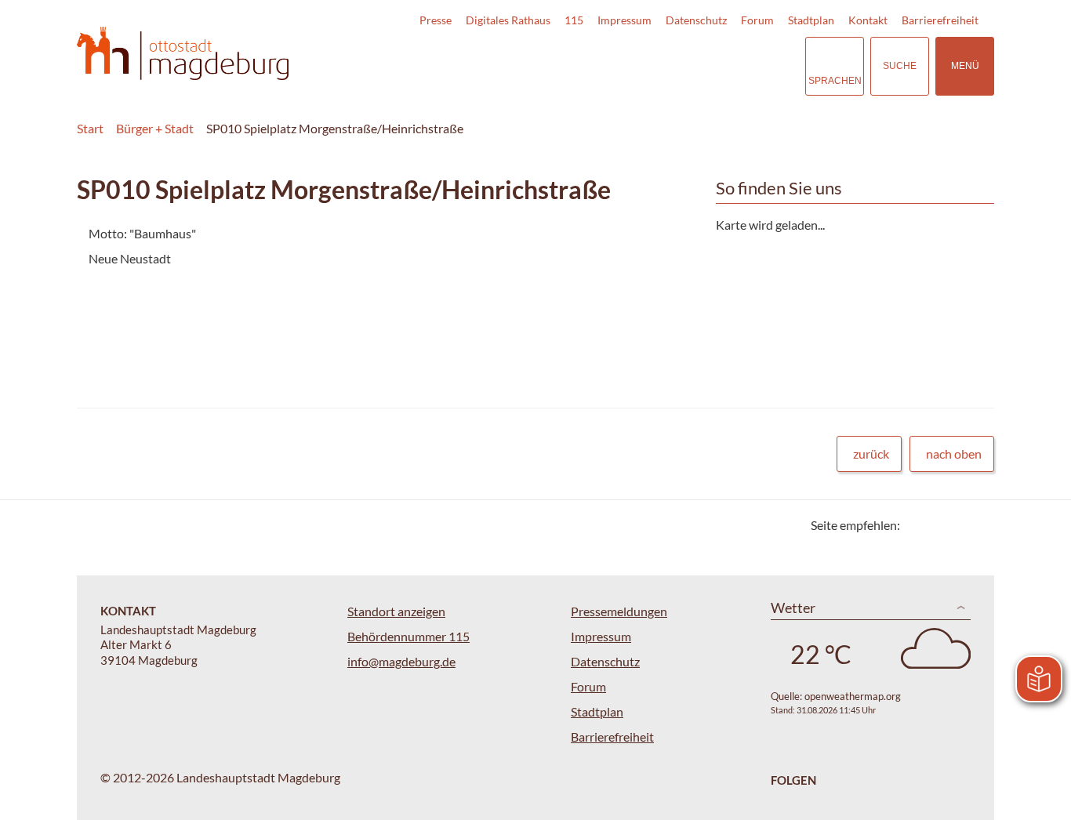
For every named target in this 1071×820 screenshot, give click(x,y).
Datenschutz (696, 20)
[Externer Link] (683, 66)
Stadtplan (811, 20)
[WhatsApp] (976, 524)
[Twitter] (918, 524)
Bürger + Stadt (155, 128)
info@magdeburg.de (401, 661)
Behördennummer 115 (408, 636)
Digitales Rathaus (508, 20)
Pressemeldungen (619, 611)
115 (574, 20)
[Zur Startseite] (183, 53)
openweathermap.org (852, 696)
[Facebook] (937, 524)
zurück (871, 453)
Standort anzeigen (396, 611)
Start (90, 128)
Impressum (624, 20)
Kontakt (868, 20)
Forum (757, 20)
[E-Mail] (957, 524)
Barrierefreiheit (940, 20)
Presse (435, 20)
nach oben (954, 453)
